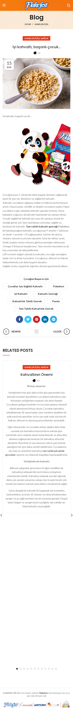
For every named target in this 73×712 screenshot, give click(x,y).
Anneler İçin (41, 24)
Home (28, 24)
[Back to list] (36, 331)
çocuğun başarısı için (36, 278)
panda (56, 301)
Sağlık (45, 38)
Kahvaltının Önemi (37, 374)
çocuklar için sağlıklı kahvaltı (25, 286)
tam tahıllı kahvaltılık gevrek (36, 308)
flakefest (58, 286)
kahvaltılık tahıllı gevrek (27, 301)
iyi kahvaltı (20, 293)
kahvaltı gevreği (48, 293)
